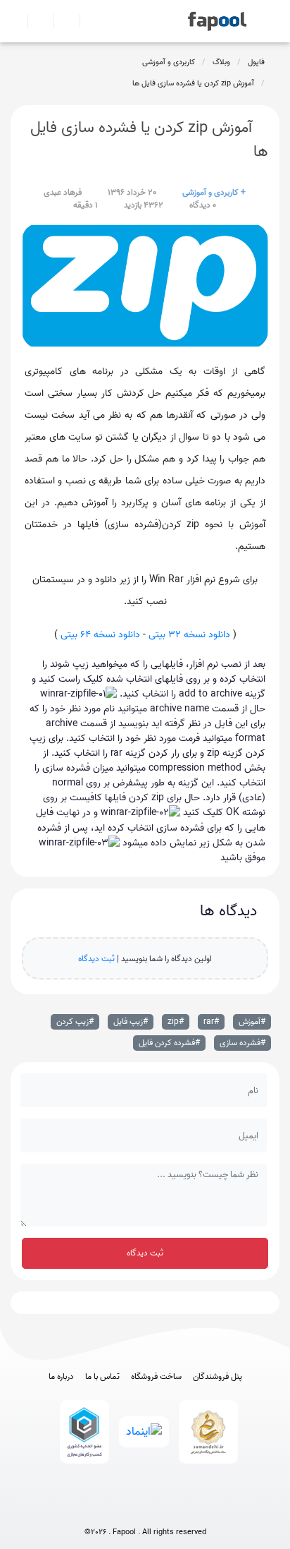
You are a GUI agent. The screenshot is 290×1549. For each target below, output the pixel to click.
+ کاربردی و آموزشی (214, 192)
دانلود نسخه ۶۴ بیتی (100, 635)
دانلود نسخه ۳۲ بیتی (189, 635)
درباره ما (61, 1376)
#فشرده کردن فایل (169, 1042)
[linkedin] (197, 1508)
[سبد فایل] (16, 21)
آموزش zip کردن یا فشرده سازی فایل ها (193, 83)
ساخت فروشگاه (156, 1376)
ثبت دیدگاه (96, 958)
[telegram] (119, 1508)
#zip (176, 1021)
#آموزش (252, 1021)
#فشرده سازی (242, 1042)
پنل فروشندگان (217, 1376)
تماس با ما (102, 1376)
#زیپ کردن (75, 1021)
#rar (211, 1021)
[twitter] (171, 1508)
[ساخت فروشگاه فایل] (61, 21)
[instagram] (145, 1508)
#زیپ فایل (130, 1021)
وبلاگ (221, 62)
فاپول (256, 62)
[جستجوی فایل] (87, 21)
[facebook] (93, 1508)
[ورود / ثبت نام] (35, 21)
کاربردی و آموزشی (168, 62)
